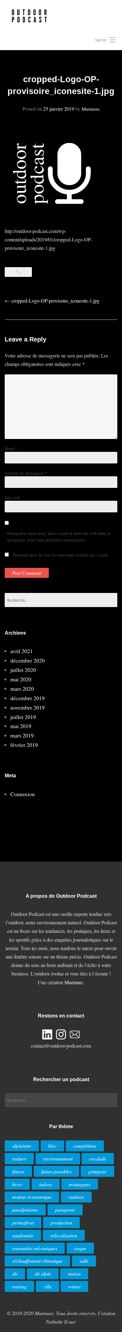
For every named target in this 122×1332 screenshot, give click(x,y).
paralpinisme (25, 1209)
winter (74, 1286)
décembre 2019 (27, 698)
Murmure (91, 109)
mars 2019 (22, 735)
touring (19, 1286)
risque (80, 1248)
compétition (84, 1145)
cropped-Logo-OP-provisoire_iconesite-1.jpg (52, 300)
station (74, 1273)
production (61, 1222)
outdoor (76, 1196)
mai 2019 (20, 726)
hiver (17, 1184)
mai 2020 (20, 679)
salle (84, 1260)
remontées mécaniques (34, 1248)
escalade (97, 1158)
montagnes (79, 1184)
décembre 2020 (27, 660)
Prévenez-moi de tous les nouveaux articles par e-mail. (61, 555)
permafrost (23, 1222)
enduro (19, 1158)
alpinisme (21, 1145)
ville (47, 1286)
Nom (11, 449)
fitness (18, 1171)
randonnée (22, 1235)
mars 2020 (22, 688)
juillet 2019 (23, 717)
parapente (65, 1209)
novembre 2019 (27, 707)
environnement (58, 1158)
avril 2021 (21, 651)
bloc (52, 1145)
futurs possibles (56, 1171)
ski (15, 1273)
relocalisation (63, 1235)
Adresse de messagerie (26, 473)
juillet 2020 (23, 670)
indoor (45, 1184)
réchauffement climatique (37, 1260)
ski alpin (42, 1273)
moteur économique (32, 1196)
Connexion (22, 794)
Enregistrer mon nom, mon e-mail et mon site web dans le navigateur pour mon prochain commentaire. (58, 536)
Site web (12, 497)
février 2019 (24, 744)
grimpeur (97, 1171)
